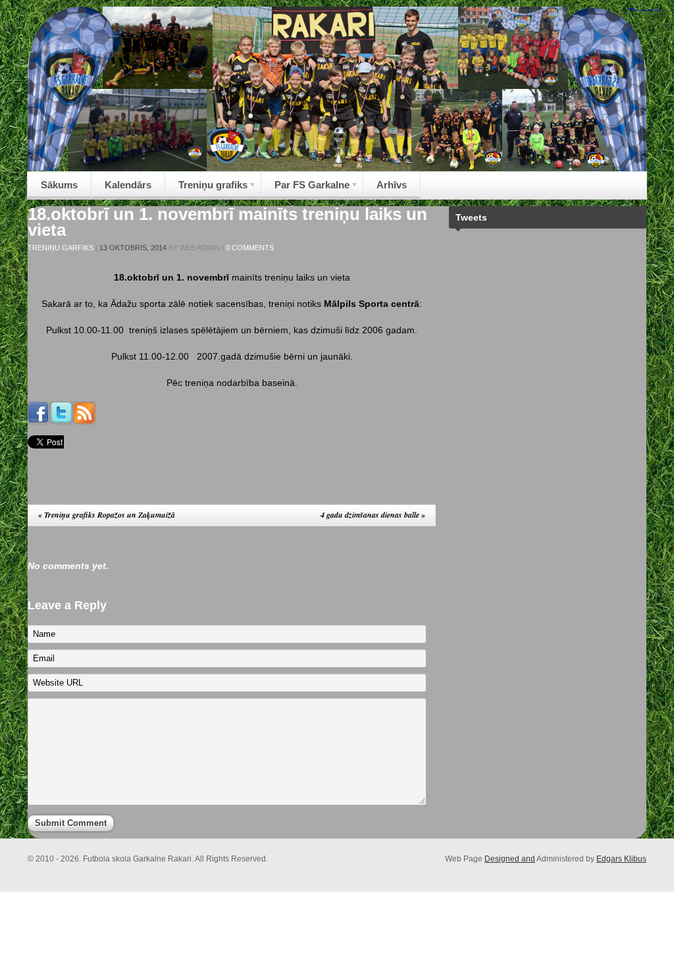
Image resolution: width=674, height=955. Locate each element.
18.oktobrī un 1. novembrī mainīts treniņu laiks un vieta (227, 222)
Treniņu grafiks (206, 188)
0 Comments (250, 248)
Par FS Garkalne (305, 188)
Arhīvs (391, 184)
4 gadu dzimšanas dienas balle (373, 515)
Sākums (59, 184)
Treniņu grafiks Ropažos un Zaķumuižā (106, 515)
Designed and (509, 858)
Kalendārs (128, 184)
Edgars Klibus (621, 858)
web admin (200, 248)
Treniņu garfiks (60, 248)
